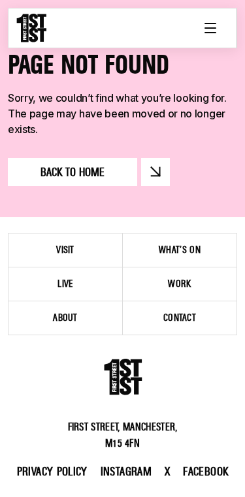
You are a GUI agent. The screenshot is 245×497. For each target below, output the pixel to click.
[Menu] (210, 28)
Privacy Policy (52, 471)
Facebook (205, 471)
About (65, 317)
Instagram (126, 471)
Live (65, 283)
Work (179, 283)
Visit (65, 249)
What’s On (180, 249)
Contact (179, 317)
